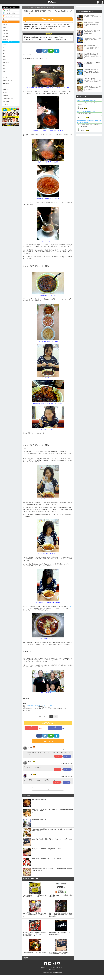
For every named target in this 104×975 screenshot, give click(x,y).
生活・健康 (5, 36)
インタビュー (6, 39)
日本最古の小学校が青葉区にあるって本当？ (87, 100)
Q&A (4, 86)
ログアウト (5, 104)
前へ (40, 716)
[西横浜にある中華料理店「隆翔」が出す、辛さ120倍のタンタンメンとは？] (56, 51)
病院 (4, 65)
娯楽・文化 (5, 30)
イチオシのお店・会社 (10, 16)
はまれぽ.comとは (7, 80)
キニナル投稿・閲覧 (10, 13)
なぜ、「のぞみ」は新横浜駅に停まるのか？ (87, 111)
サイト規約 (5, 95)
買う (4, 47)
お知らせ (5, 77)
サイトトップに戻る (12, 7)
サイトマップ (6, 89)
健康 (4, 71)
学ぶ (4, 56)
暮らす (4, 59)
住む (4, 53)
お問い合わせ (6, 101)
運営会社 (5, 92)
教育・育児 (5, 33)
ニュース (7, 19)
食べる (4, 44)
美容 (4, 50)
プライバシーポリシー (8, 98)
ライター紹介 (6, 83)
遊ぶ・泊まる (6, 62)
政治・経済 (5, 24)
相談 (4, 68)
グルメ (4, 27)
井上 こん (70, 55)
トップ (24, 7)
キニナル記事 (8, 10)
